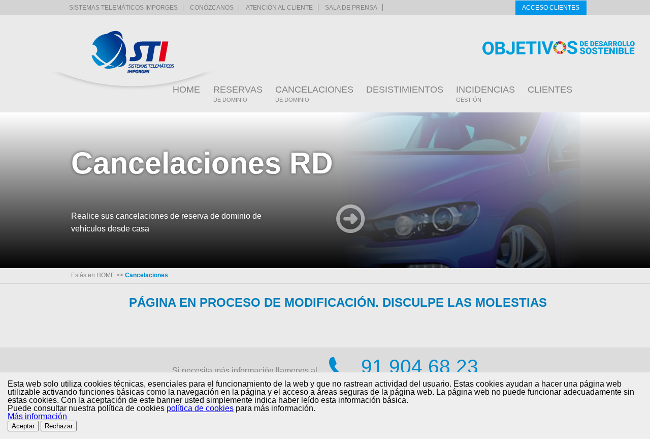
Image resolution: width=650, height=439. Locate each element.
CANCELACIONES (314, 93)
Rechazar (59, 426)
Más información (37, 416)
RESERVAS (238, 93)
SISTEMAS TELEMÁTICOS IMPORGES (123, 7)
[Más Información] (350, 220)
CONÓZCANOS (212, 7)
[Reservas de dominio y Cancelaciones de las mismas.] (133, 52)
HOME (186, 89)
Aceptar (23, 426)
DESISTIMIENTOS (404, 89)
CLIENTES (550, 89)
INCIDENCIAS (485, 93)
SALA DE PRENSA (351, 7)
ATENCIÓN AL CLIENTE (279, 7)
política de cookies (200, 408)
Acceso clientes (550, 7)
